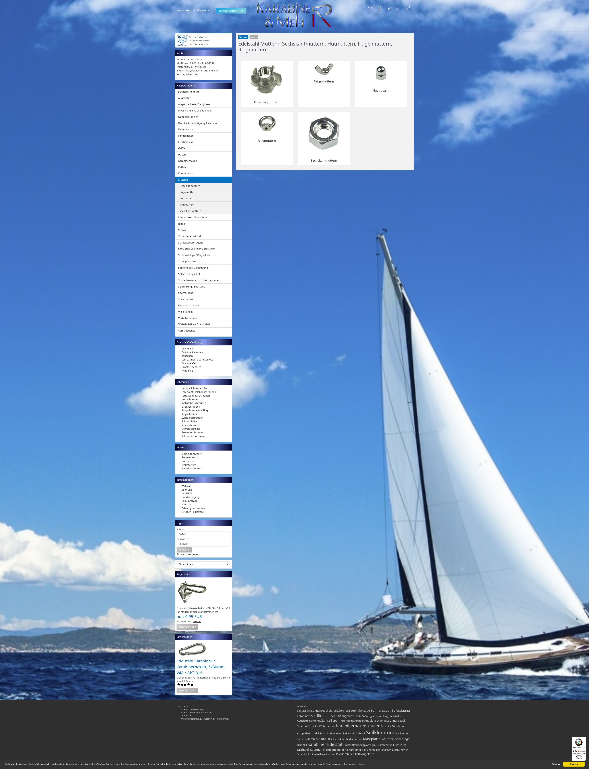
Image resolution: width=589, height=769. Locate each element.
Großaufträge (189, 500)
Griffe (181, 148)
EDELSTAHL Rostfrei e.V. (198, 44)
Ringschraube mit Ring (194, 410)
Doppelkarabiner (188, 117)
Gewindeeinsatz (190, 428)
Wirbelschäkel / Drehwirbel (194, 324)
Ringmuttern (186, 204)
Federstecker (185, 129)
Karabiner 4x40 (351, 754)
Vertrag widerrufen (231, 11)
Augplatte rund (307, 733)
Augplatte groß (368, 745)
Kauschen (187, 356)
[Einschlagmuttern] (267, 79)
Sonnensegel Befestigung (193, 267)
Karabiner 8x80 (378, 750)
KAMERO (186, 493)
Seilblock (360, 733)
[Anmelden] (380, 8)
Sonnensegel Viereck (324, 710)
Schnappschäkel (187, 261)
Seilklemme (379, 732)
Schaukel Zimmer (397, 750)
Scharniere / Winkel (189, 236)
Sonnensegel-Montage (354, 710)
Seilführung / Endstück (191, 286)
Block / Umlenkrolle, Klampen (195, 110)
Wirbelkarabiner (187, 318)
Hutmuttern (186, 198)
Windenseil (187, 370)
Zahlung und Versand (193, 508)
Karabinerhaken (187, 161)
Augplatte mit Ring (377, 716)
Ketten (182, 167)
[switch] (579, 757)
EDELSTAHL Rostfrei (192, 512)
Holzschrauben (190, 399)
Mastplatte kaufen (378, 738)
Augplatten (184, 98)
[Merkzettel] (398, 8)
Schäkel (182, 230)
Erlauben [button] (574, 764)
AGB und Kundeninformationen (196, 712)
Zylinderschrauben (192, 417)
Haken (182, 154)
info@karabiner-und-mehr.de (201, 70)
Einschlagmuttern (189, 186)
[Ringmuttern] (266, 124)
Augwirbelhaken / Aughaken (194, 104)
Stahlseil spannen (332, 720)
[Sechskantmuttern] (324, 133)
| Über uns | (204, 10)
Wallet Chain (185, 311)
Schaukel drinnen (328, 733)
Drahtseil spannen (309, 750)
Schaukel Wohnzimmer (321, 726)
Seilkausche (304, 710)
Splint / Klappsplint (189, 274)
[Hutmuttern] (381, 73)
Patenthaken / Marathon (192, 217)
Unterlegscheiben (188, 305)
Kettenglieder (186, 173)
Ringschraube (329, 715)
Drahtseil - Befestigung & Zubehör (198, 123)
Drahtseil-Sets (189, 363)
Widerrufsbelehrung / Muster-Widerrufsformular (205, 718)
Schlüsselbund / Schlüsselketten (197, 249)
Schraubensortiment (193, 436)
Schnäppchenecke (188, 91)
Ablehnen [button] (556, 764)
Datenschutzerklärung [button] (354, 764)
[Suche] (370, 8)
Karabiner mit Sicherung (392, 745)
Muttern (183, 179)
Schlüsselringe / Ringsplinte (194, 255)
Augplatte (367, 754)
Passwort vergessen (188, 554)
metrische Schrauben (193, 403)
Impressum (183, 10)
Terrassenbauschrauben (195, 395)
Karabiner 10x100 (318, 739)
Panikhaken (395, 716)
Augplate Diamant (376, 720)
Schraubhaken (189, 421)
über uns (186, 489)
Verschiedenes (186, 330)
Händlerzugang (190, 497)
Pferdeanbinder (354, 720)
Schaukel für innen (308, 754)
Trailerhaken (185, 299)
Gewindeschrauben (192, 432)
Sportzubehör (186, 293)
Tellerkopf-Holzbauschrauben (198, 392)
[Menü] (584, 738)
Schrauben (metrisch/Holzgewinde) (198, 280)
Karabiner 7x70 (306, 716)
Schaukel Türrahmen (393, 726)
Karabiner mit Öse (330, 754)
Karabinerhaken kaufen (358, 726)
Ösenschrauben (190, 406)
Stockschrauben (190, 425)
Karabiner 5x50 (358, 750)
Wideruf (186, 486)
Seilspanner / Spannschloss (197, 359)
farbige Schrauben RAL (194, 388)
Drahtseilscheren (191, 367)
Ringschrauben (190, 414)
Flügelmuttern (187, 192)
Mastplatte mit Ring (335, 750)
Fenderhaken (186, 135)
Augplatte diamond (308, 720)
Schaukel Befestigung (190, 242)
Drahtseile (187, 348)
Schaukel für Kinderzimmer (346, 739)
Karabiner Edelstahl (326, 744)
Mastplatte (352, 745)
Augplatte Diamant (354, 716)
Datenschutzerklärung (192, 709)
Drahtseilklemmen (192, 352)
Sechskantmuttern (190, 211)
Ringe (181, 223)
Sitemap (186, 504)
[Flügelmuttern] (324, 69)
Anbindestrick (346, 733)
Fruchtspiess (185, 142)
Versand (197, 621)
